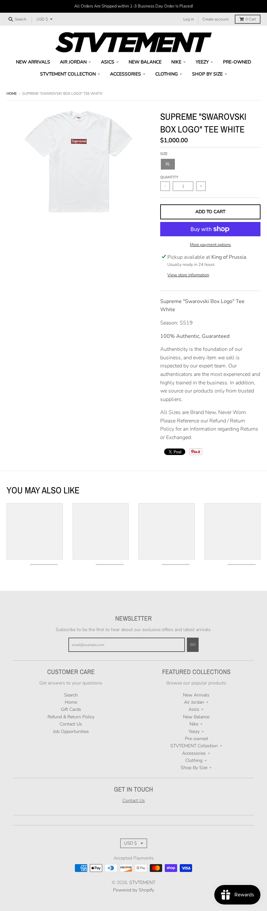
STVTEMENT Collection (194, 746)
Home (12, 93)
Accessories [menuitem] (125, 74)
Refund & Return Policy (71, 717)
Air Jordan (194, 702)
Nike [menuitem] (176, 62)
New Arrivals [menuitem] (33, 62)
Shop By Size (194, 768)
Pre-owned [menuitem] (237, 62)
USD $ (42, 19)
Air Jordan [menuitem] (73, 62)
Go (192, 644)
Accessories (194, 753)
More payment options (210, 245)
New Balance (196, 717)
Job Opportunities (71, 731)
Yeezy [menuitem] (202, 62)
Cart (251, 19)
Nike (194, 724)
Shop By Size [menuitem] (207, 74)
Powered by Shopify (133, 890)
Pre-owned (196, 739)
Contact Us (71, 724)
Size (163, 153)
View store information (188, 275)
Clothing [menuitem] (166, 74)
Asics (194, 709)
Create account (216, 19)
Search (71, 695)
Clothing (194, 760)
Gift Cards (71, 709)
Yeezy (194, 731)
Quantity (169, 177)
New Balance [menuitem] (145, 62)
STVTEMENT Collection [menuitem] (68, 74)
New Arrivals (196, 695)
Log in (188, 19)
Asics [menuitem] (107, 62)
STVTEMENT (142, 882)
